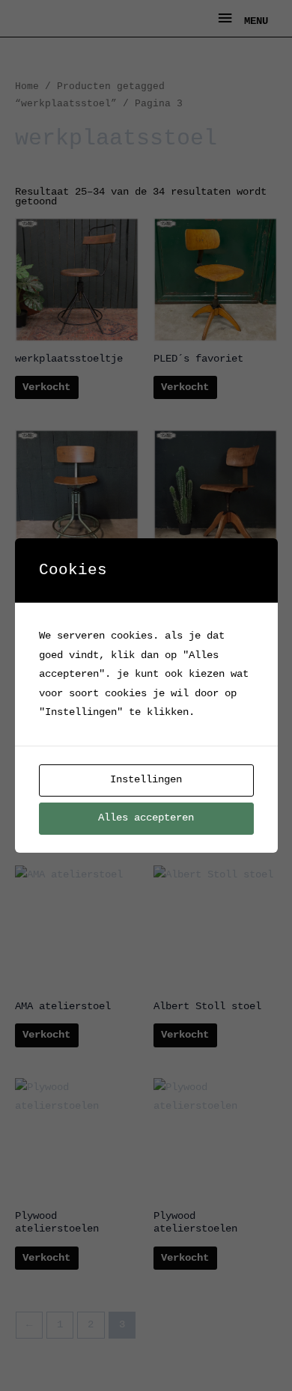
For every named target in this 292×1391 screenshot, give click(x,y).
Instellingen (146, 779)
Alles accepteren (146, 818)
